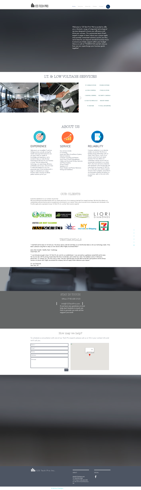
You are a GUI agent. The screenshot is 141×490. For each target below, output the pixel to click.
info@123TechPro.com (70, 304)
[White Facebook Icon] (95, 476)
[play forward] (80, 97)
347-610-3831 (84, 480)
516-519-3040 (79, 478)
